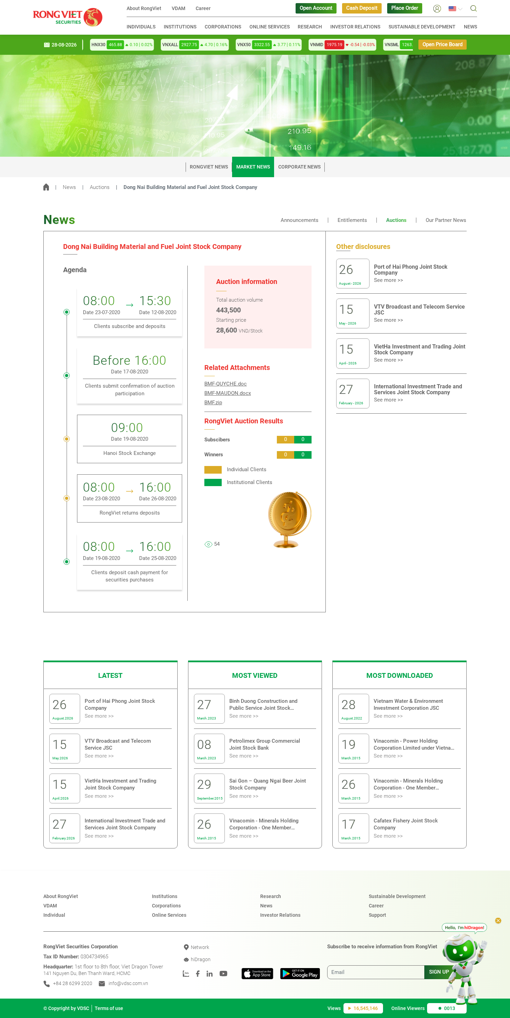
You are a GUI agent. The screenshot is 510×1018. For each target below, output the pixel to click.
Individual (54, 915)
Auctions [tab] (396, 220)
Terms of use (109, 1008)
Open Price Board (442, 45)
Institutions (180, 26)
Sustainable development (422, 26)
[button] (437, 8)
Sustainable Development (397, 896)
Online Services (269, 26)
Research (310, 26)
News (470, 26)
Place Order (404, 8)
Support (377, 915)
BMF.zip (213, 403)
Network (199, 947)
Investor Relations (355, 26)
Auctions (100, 187)
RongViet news (209, 167)
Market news (253, 167)
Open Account (316, 8)
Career (203, 8)
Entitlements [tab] (352, 220)
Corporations (223, 26)
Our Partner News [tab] (446, 220)
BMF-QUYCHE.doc (225, 384)
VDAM (178, 8)
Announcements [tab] (299, 220)
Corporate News (299, 167)
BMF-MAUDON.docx (227, 393)
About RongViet (144, 8)
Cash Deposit (361, 8)
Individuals (141, 26)
